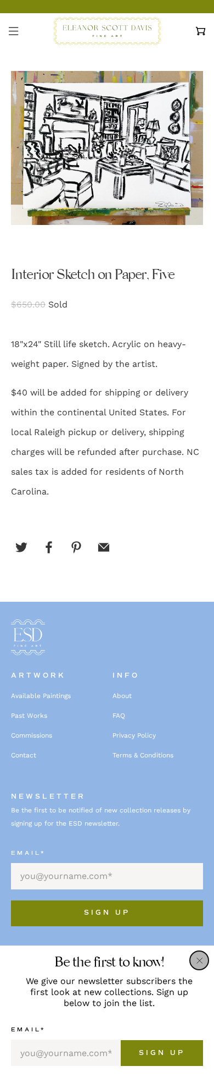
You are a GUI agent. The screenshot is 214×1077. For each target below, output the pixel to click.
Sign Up (162, 1053)
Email (28, 1029)
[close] (199, 960)
